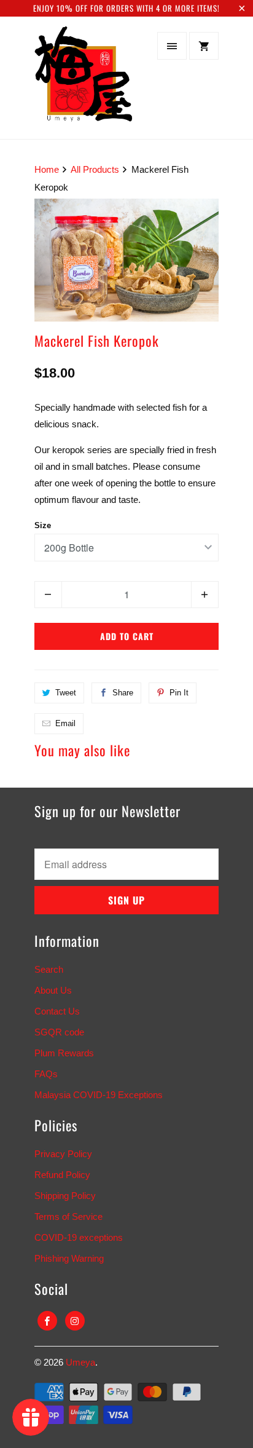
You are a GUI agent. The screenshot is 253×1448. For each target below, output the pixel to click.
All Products (95, 169)
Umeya (80, 1362)
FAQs (46, 1074)
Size (42, 525)
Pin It (179, 692)
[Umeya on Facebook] (47, 1321)
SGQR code (59, 1032)
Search (48, 969)
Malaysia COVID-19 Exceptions (98, 1095)
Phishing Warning (69, 1258)
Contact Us (57, 1011)
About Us (53, 990)
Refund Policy (62, 1174)
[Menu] (172, 46)
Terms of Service (68, 1216)
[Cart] (204, 46)
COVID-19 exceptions (78, 1237)
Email (65, 723)
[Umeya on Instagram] (75, 1321)
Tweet (65, 692)
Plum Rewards (64, 1053)
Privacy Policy (63, 1154)
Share (122, 692)
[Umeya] (83, 82)
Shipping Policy (65, 1195)
